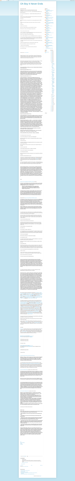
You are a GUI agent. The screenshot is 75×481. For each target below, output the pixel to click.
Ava (30, 295)
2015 (51, 61)
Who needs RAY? (53, 77)
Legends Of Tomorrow (53, 90)
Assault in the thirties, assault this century (25, 470)
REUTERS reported (37, 322)
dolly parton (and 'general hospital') (49, 18)
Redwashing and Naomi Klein (53, 73)
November (53, 94)
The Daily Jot (47, 36)
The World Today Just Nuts (49, 42)
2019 (51, 57)
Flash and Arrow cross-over (53, 88)
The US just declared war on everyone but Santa (32, 311)
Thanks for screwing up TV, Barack (53, 92)
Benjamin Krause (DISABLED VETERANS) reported (27, 181)
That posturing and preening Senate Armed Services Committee (34, 296)
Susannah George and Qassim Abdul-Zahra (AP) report (27, 355)
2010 (51, 109)
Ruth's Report (47, 34)
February (53, 103)
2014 (51, 105)
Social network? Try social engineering (53, 86)
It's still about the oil (37, 307)
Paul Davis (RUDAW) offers (23, 369)
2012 (51, 107)
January (53, 104)
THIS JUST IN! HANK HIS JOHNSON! (35, 303)
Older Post (41, 465)
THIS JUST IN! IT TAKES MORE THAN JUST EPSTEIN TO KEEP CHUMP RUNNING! (49, 38)
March (52, 102)
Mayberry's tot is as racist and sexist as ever (53, 79)
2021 (51, 55)
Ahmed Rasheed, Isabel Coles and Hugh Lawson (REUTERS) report (31, 363)
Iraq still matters (37, 310)
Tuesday (26, 321)
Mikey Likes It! (47, 12)
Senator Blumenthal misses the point (27, 297)
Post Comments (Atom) (25, 466)
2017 (51, 59)
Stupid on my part (53, 65)
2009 (51, 110)
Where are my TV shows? (53, 70)
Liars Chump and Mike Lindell (48, 13)
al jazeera (21, 444)
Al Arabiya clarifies (24, 331)
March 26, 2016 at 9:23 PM (25, 462)
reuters (21, 443)
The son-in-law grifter (48, 30)
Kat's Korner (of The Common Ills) (49, 22)
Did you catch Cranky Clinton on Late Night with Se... (53, 82)
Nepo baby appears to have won (49, 15)
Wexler (52, 66)
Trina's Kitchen (47, 25)
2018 (51, 58)
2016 (51, 60)
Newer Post (22, 465)
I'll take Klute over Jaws (53, 63)
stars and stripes (22, 442)
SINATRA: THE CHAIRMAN (53, 68)
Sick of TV (53, 71)
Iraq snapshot (37, 292)
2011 (51, 108)
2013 (51, 106)
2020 (51, 56)
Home (31, 465)
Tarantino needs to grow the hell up (53, 75)
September (53, 96)
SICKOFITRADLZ (47, 27)
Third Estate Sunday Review (49, 45)
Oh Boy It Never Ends (31, 3)
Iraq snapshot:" (27, 52)
